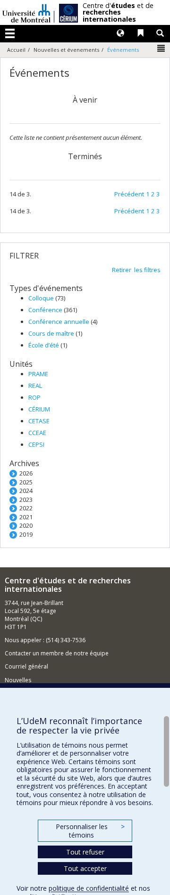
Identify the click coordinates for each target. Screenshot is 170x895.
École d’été (44, 345)
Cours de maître (52, 333)
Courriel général (26, 666)
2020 (26, 525)
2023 (26, 499)
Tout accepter (85, 868)
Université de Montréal (26, 12)
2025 (26, 482)
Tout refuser (85, 851)
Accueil (16, 49)
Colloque (41, 298)
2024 (26, 490)
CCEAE (37, 432)
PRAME (38, 374)
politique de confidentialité (89, 888)
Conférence (46, 310)
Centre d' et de (118, 12)
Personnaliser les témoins (90, 830)
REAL (35, 385)
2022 (26, 508)
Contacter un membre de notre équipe (57, 653)
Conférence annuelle (59, 321)
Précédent (129, 194)
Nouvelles (18, 680)
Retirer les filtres (136, 270)
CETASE (39, 421)
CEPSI (36, 444)
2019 (26, 534)
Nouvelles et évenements (66, 49)
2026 (26, 473)
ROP (34, 397)
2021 (26, 517)
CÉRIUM (39, 409)
